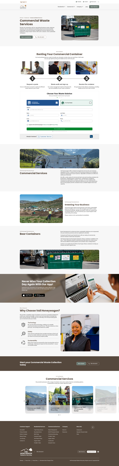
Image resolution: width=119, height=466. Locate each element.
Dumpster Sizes (51, 442)
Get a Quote (81, 363)
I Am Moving (22, 438)
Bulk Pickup (36, 434)
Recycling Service (38, 432)
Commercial (26, 17)
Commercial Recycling (53, 434)
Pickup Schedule (23, 432)
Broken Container (23, 434)
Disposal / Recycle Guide (82, 432)
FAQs (78, 434)
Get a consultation (26, 37)
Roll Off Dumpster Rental (53, 432)
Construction (51, 440)
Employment (79, 429)
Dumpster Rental (37, 436)
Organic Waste (37, 440)
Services (21, 17)
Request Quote (91, 451)
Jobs (86, 6)
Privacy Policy (55, 124)
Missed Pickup (23, 436)
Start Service (94, 6)
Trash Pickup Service (38, 429)
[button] (23, 2)
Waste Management (52, 429)
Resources (64, 432)
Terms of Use (46, 124)
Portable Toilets (37, 442)
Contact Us (22, 440)
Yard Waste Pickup (38, 438)
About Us (64, 429)
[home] (23, 7)
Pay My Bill (22, 429)
